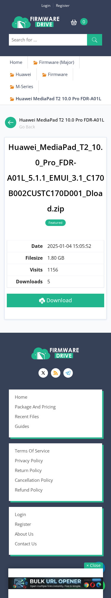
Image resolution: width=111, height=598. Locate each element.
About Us (24, 534)
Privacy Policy (29, 460)
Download (58, 300)
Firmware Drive (36, 24)
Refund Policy (29, 490)
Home (16, 62)
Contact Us (26, 544)
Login (45, 5)
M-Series (24, 86)
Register (63, 5)
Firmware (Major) (56, 62)
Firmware (57, 74)
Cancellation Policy (34, 480)
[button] (94, 40)
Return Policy (28, 470)
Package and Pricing (35, 407)
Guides (22, 426)
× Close (93, 565)
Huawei (23, 74)
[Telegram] (68, 373)
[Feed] (55, 373)
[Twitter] (43, 373)
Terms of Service (32, 451)
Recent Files (27, 416)
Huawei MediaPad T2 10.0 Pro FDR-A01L (58, 98)
